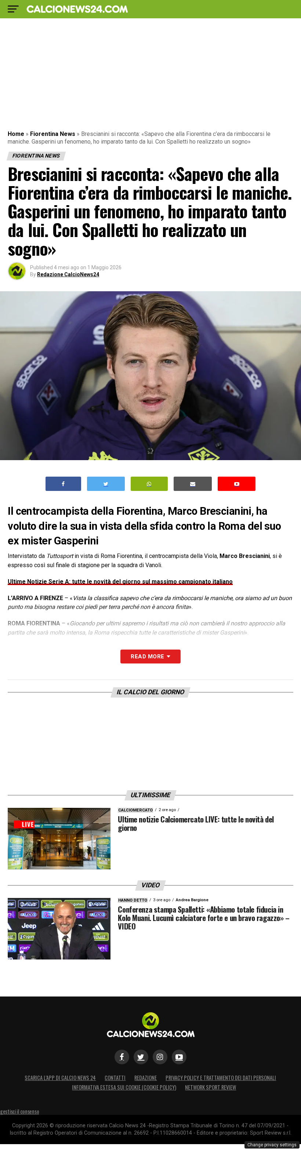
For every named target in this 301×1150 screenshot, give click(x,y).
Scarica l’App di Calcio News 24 (60, 1077)
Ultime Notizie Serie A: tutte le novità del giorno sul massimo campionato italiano (120, 581)
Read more (147, 656)
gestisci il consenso (19, 1111)
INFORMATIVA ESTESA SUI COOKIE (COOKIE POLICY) (124, 1087)
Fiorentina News (52, 133)
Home (16, 133)
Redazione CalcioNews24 (68, 274)
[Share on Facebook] (63, 484)
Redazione (145, 1077)
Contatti (115, 1077)
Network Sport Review (210, 1087)
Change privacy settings (272, 1144)
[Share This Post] (149, 484)
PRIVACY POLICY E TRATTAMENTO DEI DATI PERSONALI (221, 1077)
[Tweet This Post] (106, 484)
